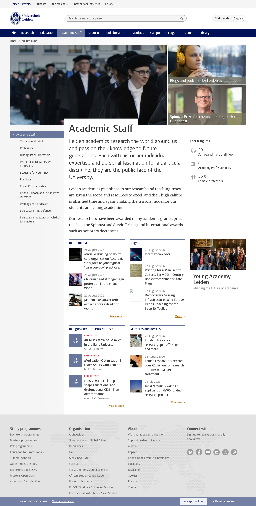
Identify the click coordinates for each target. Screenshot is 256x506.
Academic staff (71, 33)
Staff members (59, 4)
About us (94, 33)
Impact (132, 452)
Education (47, 33)
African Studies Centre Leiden (87, 476)
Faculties (137, 33)
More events (115, 405)
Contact (133, 487)
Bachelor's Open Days (23, 470)
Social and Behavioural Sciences (88, 470)
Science (73, 464)
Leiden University (21, 4)
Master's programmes (23, 440)
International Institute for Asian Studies (93, 493)
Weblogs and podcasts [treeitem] (34, 204)
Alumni (188, 33)
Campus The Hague (163, 33)
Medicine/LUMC (79, 458)
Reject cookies (224, 501)
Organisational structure (86, 4)
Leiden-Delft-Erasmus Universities (148, 458)
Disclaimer (134, 470)
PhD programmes (21, 446)
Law (71, 452)
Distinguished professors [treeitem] (35, 155)
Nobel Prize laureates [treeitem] (33, 186)
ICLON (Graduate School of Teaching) (92, 487)
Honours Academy (80, 481)
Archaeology (76, 435)
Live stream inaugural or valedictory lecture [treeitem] (40, 219)
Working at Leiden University (146, 435)
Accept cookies (193, 501)
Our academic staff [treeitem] (31, 141)
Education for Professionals (27, 452)
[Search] (182, 18)
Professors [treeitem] (26, 148)
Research (27, 33)
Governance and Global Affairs (87, 440)
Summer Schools (20, 458)
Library (109, 4)
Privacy (132, 481)
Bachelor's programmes (24, 435)
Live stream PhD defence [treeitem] (35, 211)
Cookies (132, 476)
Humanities (76, 446)
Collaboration (115, 33)
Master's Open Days (22, 476)
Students (41, 4)
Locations (134, 464)
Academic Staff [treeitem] (25, 135)
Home (13, 40)
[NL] (222, 18)
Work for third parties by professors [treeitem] (35, 164)
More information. (63, 501)
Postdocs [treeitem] (25, 179)
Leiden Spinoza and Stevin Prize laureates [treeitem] (39, 195)
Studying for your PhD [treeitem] (34, 173)
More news (116, 316)
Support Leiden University (144, 440)
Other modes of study (23, 464)
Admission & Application (25, 481)
